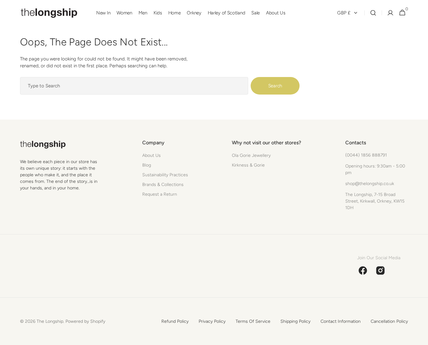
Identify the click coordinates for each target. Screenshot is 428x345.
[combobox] (134, 86)
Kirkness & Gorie (248, 165)
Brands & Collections (163, 184)
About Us (151, 155)
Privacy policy (212, 321)
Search (275, 86)
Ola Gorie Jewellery (251, 155)
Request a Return (159, 194)
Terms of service (253, 321)
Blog (146, 165)
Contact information (341, 321)
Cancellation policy (389, 321)
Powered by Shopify (85, 321)
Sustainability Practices (165, 175)
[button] (373, 13)
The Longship (50, 321)
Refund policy (175, 321)
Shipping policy (295, 321)
